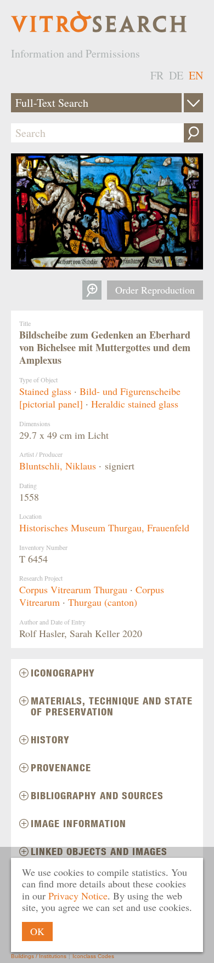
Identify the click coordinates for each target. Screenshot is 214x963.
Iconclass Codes (93, 956)
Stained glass (45, 391)
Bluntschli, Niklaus (57, 465)
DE (176, 75)
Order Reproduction (155, 289)
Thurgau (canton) (102, 602)
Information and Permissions (75, 53)
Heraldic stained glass (134, 403)
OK (37, 931)
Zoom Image (92, 290)
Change (193, 102)
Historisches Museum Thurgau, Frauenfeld (104, 527)
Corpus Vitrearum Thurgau (73, 589)
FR (157, 75)
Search (193, 132)
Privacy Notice (78, 895)
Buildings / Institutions (38, 956)
